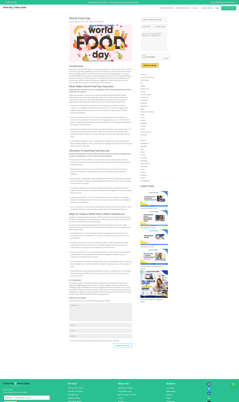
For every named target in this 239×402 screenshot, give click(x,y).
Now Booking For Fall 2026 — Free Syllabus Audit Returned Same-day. (114, 2)
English (142, 109)
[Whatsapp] (209, 398)
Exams (195, 8)
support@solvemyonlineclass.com (222, 2)
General (142, 120)
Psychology (143, 166)
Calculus (142, 92)
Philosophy (143, 158)
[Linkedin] (209, 393)
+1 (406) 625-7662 (10, 2)
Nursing (142, 155)
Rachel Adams (75, 22)
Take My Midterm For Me (148, 227)
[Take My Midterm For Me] (154, 218)
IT (141, 138)
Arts (141, 83)
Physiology (143, 161)
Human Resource (145, 132)
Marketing (143, 146)
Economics (143, 103)
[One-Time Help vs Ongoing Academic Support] (154, 257)
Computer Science (145, 94)
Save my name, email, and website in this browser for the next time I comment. (95, 341)
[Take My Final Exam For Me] (154, 199)
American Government (147, 77)
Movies (142, 152)
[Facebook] (209, 384)
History (142, 129)
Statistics (143, 178)
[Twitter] (209, 388)
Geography (143, 123)
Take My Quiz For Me (146, 247)
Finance (142, 117)
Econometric (144, 100)
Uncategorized (144, 181)
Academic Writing (207, 8)
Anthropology (144, 80)
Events (92, 22)
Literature (143, 140)
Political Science (145, 163)
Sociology (143, 175)
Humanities (143, 135)
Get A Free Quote (228, 8)
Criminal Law (144, 97)
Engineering (143, 106)
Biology (142, 86)
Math (142, 149)
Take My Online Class (167, 8)
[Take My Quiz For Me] (154, 237)
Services (142, 172)
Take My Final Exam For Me (148, 208)
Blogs (217, 8)
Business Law (144, 89)
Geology (142, 126)
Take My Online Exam (183, 8)
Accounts (143, 74)
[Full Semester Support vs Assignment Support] (154, 284)
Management (144, 143)
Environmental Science (147, 112)
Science (142, 169)
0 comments (99, 22)
